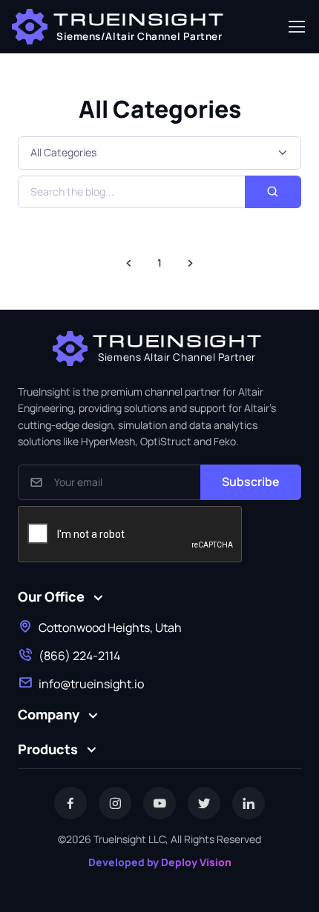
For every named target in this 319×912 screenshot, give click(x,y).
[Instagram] (115, 803)
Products (48, 749)
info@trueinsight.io (91, 684)
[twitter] (204, 803)
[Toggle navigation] (296, 26)
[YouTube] (159, 803)
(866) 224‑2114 (79, 656)
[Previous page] (129, 263)
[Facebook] (70, 803)
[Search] (273, 192)
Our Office (51, 596)
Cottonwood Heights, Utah (110, 627)
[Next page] (190, 263)
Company (48, 714)
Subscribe (251, 481)
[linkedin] (248, 803)
